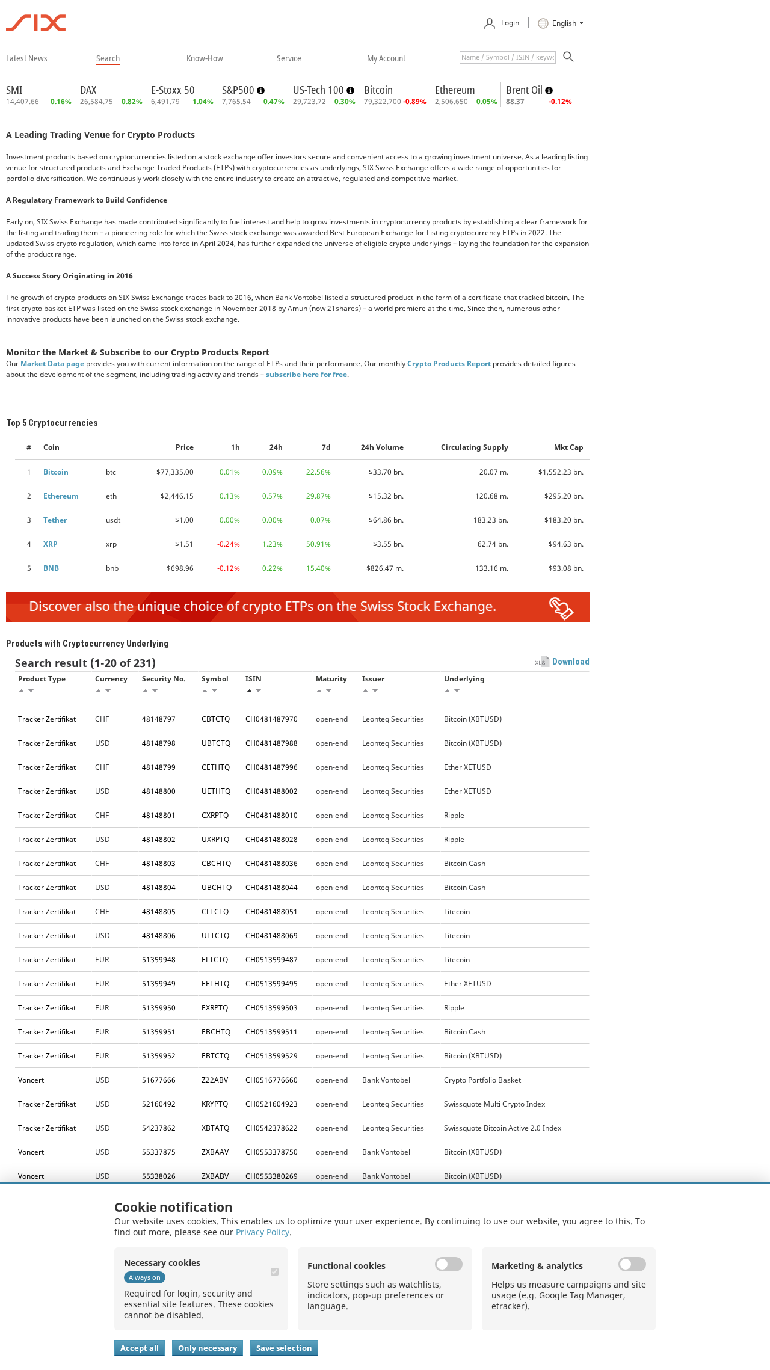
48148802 (159, 839)
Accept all (139, 1347)
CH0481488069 (271, 935)
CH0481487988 (271, 743)
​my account (386, 58)
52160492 (159, 1104)
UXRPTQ (215, 839)
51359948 (159, 959)
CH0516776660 (271, 1080)
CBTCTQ (216, 719)
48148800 (159, 791)
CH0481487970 (271, 719)
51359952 (159, 1056)
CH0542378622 (271, 1128)
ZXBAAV (215, 1152)
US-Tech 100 (319, 89)
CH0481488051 (271, 911)
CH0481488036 (271, 863)
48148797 (159, 719)
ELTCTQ (215, 959)
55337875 (159, 1152)
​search (108, 58)
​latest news (27, 58)
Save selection (284, 1347)
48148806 (159, 935)
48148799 (159, 767)
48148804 (159, 887)
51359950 (159, 1008)
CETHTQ (216, 767)
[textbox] (508, 57)
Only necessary (207, 1347)
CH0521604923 (271, 1104)
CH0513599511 (271, 1032)
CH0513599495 (271, 983)
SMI (14, 89)
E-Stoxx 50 (173, 89)
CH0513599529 (271, 1056)
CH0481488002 (271, 791)
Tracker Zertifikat (47, 719)
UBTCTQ (216, 743)
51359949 (159, 983)
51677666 (159, 1080)
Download (571, 661)
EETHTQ (215, 983)
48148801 (159, 815)
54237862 (159, 1128)
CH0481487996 (271, 767)
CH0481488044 (271, 887)
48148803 (159, 863)
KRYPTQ (215, 1104)
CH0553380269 (271, 1176)
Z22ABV (215, 1080)
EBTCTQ (215, 1056)
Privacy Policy (262, 1232)
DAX (88, 89)
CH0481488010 (271, 815)
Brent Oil (525, 89)
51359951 (159, 1032)
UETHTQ (216, 791)
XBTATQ (215, 1128)
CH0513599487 (271, 959)
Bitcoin (378, 89)
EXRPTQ (215, 1008)
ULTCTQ (215, 935)
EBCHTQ (216, 1032)
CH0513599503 (271, 1008)
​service (289, 58)
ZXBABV (215, 1176)
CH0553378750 (271, 1152)
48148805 (159, 911)
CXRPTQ (215, 815)
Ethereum (455, 89)
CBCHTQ (216, 863)
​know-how (204, 58)
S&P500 (239, 89)
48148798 (159, 743)
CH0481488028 (271, 839)
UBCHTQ (217, 887)
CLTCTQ (215, 911)
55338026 (159, 1176)
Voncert (31, 1080)
